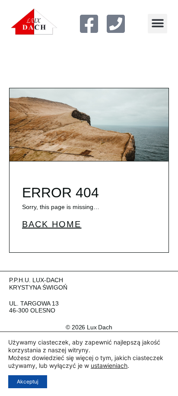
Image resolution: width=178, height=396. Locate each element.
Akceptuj (27, 381)
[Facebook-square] (89, 23)
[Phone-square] (115, 23)
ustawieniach (109, 365)
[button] (157, 23)
